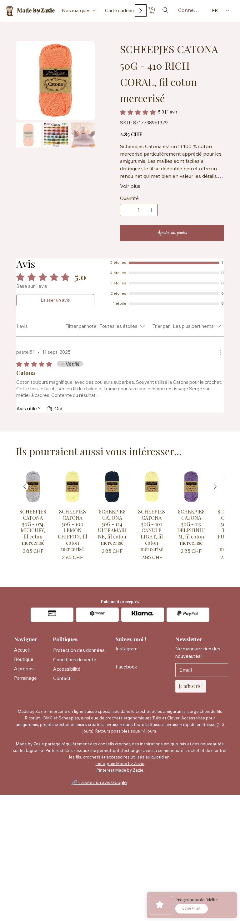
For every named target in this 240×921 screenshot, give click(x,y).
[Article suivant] (215, 486)
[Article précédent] (24, 486)
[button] (152, 10)
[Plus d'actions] (220, 352)
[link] (149, 112)
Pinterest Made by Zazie (120, 770)
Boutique (23, 659)
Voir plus (130, 186)
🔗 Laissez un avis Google (99, 782)
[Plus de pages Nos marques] (94, 10)
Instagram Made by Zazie (120, 763)
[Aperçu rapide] (33, 486)
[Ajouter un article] (151, 210)
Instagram (127, 649)
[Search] (165, 10)
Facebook (126, 667)
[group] (120, 520)
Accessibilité (67, 669)
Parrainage (25, 678)
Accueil (22, 650)
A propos (24, 669)
